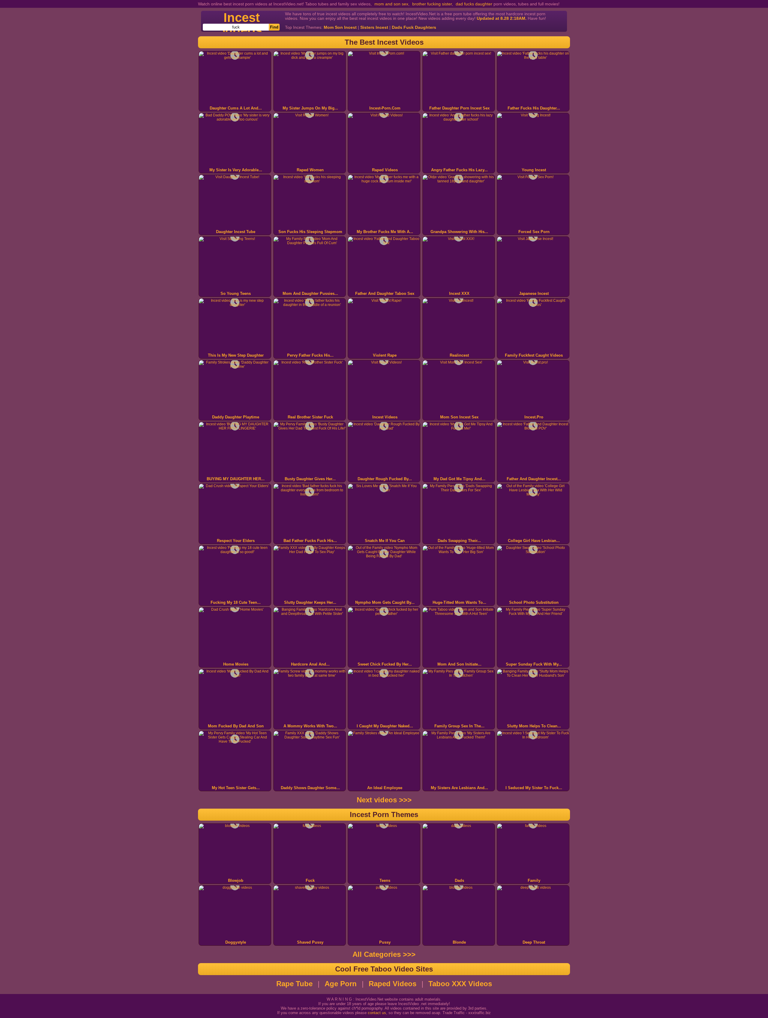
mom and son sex (391, 3)
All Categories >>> (384, 954)
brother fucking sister (432, 3)
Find (274, 27)
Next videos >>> (384, 800)
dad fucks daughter (474, 3)
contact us (377, 1013)
